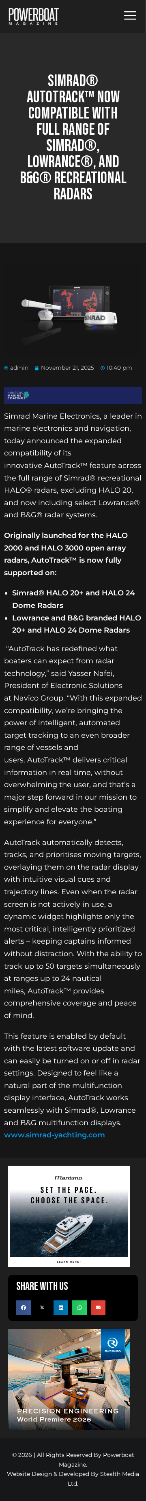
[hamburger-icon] (130, 16)
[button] (23, 1307)
